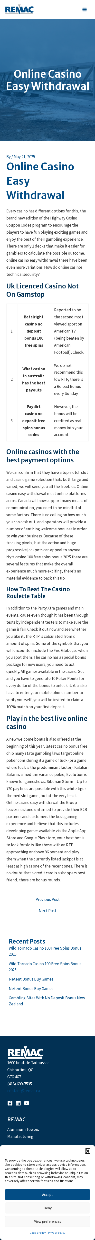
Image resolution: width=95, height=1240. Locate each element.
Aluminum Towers (23, 1129)
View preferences (47, 1221)
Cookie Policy (38, 1232)
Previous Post (48, 899)
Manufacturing (20, 1136)
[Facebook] (10, 1103)
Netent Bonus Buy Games (31, 979)
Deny (48, 1208)
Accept (47, 1194)
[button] (87, 1151)
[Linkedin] (18, 1103)
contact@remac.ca (23, 1090)
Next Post (47, 911)
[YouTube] (26, 1103)
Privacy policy (56, 1232)
